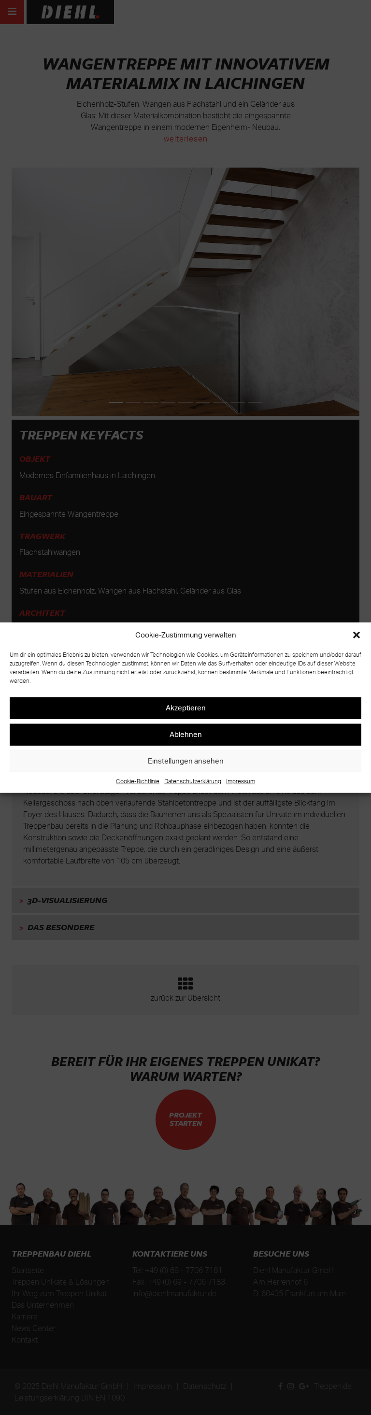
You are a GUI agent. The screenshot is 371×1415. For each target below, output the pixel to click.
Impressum (240, 780)
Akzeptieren (186, 707)
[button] (356, 635)
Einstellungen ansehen (186, 760)
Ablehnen (186, 734)
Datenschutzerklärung (192, 780)
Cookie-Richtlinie (137, 780)
